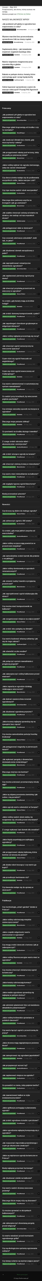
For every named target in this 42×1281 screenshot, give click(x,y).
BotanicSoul (20, 158)
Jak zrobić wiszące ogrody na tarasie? (18, 454)
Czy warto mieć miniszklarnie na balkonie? (20, 474)
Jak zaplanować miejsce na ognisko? (18, 1075)
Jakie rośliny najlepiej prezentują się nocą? (20, 336)
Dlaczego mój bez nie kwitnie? (15, 772)
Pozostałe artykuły (8, 55)
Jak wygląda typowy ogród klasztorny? (19, 484)
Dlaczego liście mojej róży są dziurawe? (19, 1200)
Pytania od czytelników (9, 29)
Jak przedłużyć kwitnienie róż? (15, 877)
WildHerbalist (21, 221)
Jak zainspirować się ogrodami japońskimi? (21, 1055)
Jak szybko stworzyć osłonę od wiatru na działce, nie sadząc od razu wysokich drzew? (20, 215)
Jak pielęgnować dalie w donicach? (17, 228)
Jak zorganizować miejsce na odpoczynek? (21, 619)
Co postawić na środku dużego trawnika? (20, 431)
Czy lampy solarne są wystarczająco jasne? (20, 1261)
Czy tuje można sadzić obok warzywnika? (20, 190)
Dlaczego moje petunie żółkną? (15, 421)
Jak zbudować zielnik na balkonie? (17, 1178)
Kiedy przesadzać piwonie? (14, 494)
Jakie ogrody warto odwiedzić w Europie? (20, 807)
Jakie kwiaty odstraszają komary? (16, 982)
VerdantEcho (21, 170)
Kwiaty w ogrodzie (8, 80)
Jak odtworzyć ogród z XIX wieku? (17, 521)
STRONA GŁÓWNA (23, 14)
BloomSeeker (21, 467)
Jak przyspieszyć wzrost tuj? (14, 1065)
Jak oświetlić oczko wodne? (14, 651)
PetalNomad (21, 231)
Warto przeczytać (22, 1274)
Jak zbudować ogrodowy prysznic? (17, 712)
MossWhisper (21, 133)
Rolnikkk (17, 55)
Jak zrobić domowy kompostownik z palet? (21, 313)
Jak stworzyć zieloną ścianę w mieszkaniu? (21, 464)
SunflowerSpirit (19, 80)
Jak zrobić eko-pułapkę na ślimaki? (17, 629)
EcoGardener (21, 145)
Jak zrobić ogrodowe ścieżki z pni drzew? (20, 1120)
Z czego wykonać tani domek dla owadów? (20, 830)
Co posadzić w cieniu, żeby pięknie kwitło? (20, 1085)
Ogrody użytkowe (7, 42)
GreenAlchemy (18, 42)
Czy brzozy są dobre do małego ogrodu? (19, 511)
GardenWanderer (22, 447)
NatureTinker (21, 183)
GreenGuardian (21, 29)
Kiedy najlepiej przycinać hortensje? (17, 1168)
